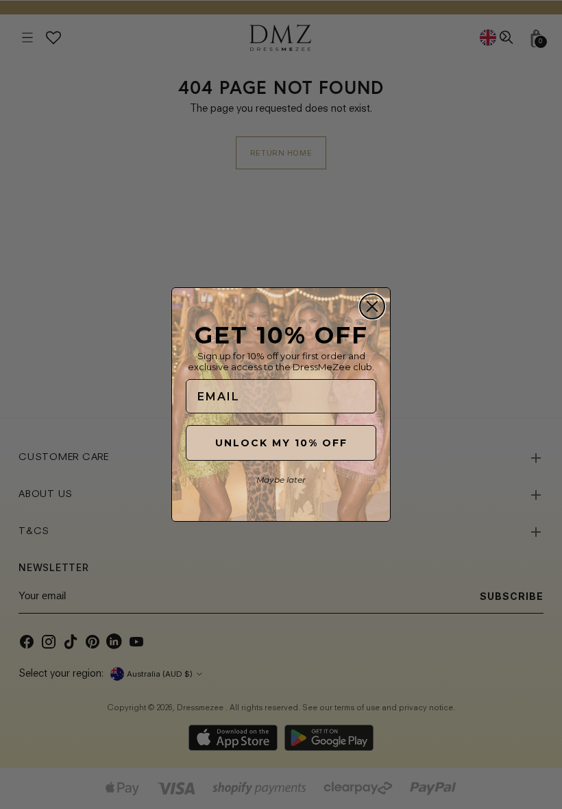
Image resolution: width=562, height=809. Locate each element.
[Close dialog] (372, 306)
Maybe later (281, 479)
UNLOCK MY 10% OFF (281, 443)
